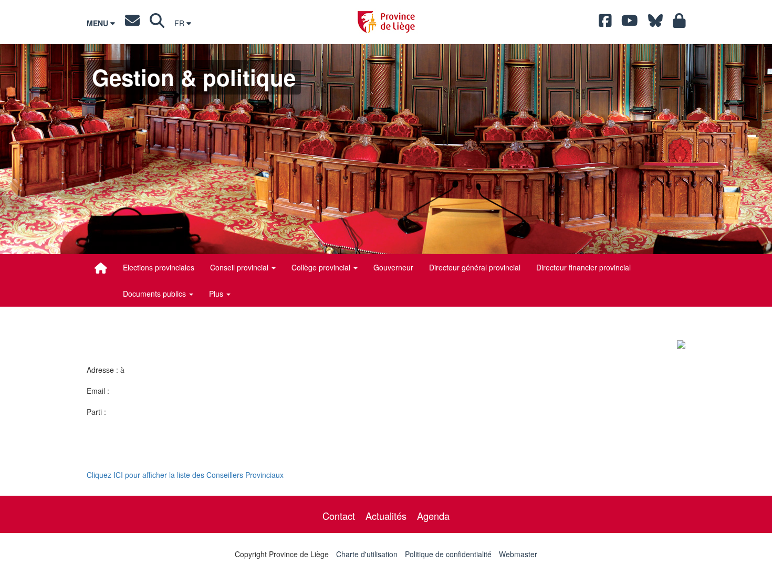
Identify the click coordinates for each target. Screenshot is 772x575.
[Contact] (132, 23)
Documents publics (155, 293)
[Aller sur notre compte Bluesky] (655, 23)
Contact (338, 515)
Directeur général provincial (474, 267)
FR (180, 23)
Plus (217, 293)
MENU (98, 23)
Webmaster (518, 554)
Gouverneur (393, 267)
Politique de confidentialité (448, 554)
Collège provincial (321, 267)
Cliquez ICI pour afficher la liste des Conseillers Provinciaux (185, 474)
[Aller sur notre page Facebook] (605, 23)
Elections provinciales (158, 267)
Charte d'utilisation (367, 554)
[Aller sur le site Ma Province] (679, 23)
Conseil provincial (240, 267)
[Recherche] (157, 23)
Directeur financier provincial (583, 267)
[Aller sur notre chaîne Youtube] (629, 23)
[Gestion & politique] (101, 267)
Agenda (433, 515)
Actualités (386, 515)
